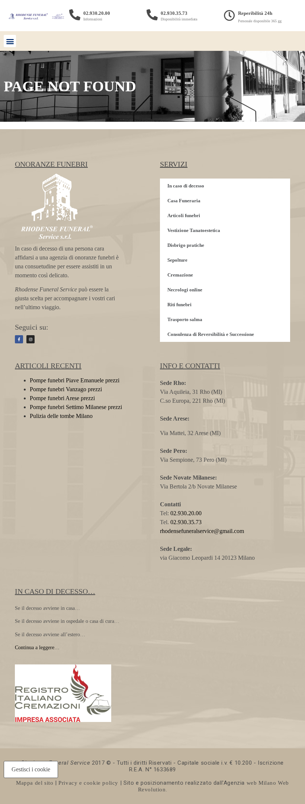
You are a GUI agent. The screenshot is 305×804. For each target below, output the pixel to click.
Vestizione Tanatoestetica (193, 230)
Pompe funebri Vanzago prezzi (66, 389)
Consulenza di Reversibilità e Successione (210, 334)
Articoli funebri (183, 215)
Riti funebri (179, 304)
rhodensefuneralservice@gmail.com (202, 531)
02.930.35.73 (174, 13)
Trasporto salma (184, 319)
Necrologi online (184, 289)
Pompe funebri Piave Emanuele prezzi (74, 380)
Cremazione (180, 275)
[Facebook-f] (19, 339)
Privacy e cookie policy (88, 783)
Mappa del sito (34, 783)
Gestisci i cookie (31, 769)
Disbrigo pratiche (185, 245)
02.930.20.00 (96, 13)
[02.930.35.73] (152, 14)
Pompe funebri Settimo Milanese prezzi (76, 407)
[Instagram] (30, 339)
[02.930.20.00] (74, 14)
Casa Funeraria (183, 200)
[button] (10, 41)
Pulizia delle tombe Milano (61, 416)
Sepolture (177, 260)
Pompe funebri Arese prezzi (62, 398)
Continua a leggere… (37, 647)
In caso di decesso (185, 186)
